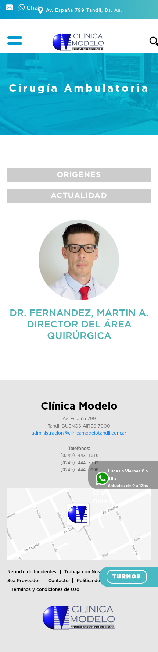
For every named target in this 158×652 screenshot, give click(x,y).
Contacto (58, 580)
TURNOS (126, 577)
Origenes (79, 174)
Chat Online (102, 497)
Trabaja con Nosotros (88, 572)
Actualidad (79, 195)
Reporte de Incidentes (31, 572)
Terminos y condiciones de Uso (45, 589)
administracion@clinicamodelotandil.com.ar (79, 433)
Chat (32, 8)
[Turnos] (10, 8)
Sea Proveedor (23, 580)
